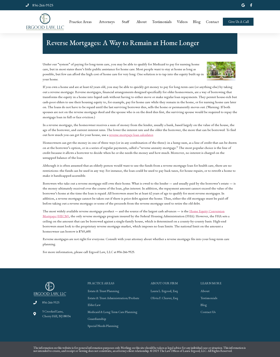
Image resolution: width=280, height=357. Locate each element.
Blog (197, 21)
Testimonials (162, 21)
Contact (212, 21)
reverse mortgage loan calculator (131, 135)
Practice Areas (80, 21)
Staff (125, 21)
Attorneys (107, 21)
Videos (182, 21)
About (141, 21)
